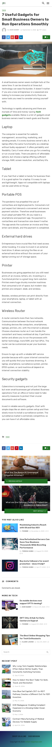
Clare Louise (28, 642)
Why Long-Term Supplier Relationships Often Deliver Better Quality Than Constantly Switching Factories (30, 669)
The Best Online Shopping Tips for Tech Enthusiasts (35, 637)
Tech (4, 10)
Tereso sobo (27, 551)
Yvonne (25, 531)
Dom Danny (14, 30)
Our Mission (34, 736)
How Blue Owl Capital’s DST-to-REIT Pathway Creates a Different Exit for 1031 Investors (31, 694)
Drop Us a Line (19, 736)
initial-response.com (33, 742)
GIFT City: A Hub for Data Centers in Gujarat (32, 619)
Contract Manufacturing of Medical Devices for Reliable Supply (28, 720)
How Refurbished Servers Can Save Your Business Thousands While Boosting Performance (35, 543)
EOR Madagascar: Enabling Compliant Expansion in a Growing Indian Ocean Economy (29, 708)
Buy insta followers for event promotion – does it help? (34, 562)
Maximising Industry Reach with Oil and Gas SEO (33, 526)
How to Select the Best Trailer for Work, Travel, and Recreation (30, 681)
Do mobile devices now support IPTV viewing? (31, 602)
